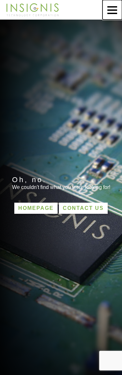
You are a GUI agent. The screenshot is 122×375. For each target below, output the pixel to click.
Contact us (83, 208)
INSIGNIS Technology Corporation (33, 9)
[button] (112, 10)
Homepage (36, 208)
